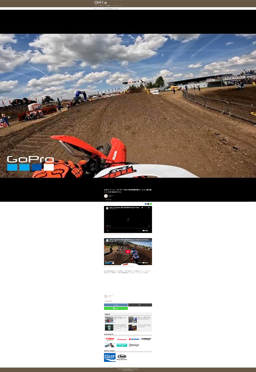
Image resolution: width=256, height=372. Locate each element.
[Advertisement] (114, 283)
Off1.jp (110, 196)
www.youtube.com (252, 201)
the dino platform (129, 370)
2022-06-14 (111, 195)
